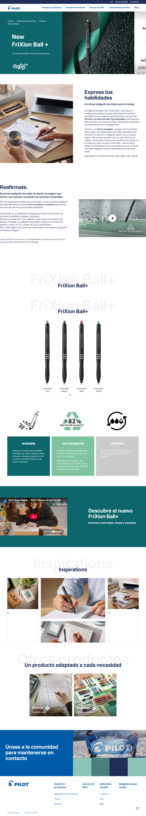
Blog (136, 8)
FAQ (101, 799)
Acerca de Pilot (96, 8)
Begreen (58, 804)
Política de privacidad (31, 813)
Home (10, 21)
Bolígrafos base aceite (128, 786)
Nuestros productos (52, 8)
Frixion (42, 21)
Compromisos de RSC (119, 8)
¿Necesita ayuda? (105, 786)
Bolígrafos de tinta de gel (66, 794)
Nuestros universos (75, 8)
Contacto (104, 794)
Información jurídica (13, 813)
